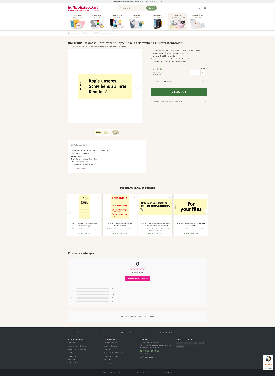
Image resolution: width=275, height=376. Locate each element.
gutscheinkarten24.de (117, 333)
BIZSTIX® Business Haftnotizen (104, 33)
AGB (125, 373)
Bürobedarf (86, 33)
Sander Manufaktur (166, 333)
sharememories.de (151, 333)
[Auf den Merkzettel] (99, 197)
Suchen (151, 8)
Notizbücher (72, 356)
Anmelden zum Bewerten (138, 278)
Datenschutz (108, 349)
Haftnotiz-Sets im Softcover (77, 346)
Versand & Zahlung (110, 346)
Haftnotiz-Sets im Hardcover (77, 349)
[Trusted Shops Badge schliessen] (272, 356)
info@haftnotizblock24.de (148, 357)
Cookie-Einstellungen (111, 356)
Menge (202, 68)
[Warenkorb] (204, 8)
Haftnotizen (72, 343)
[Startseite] (69, 33)
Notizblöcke (72, 353)
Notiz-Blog (107, 363)
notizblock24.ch (102, 333)
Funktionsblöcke (73, 363)
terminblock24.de (87, 333)
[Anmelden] (199, 8)
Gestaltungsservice (110, 343)
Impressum (108, 360)
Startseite (76, 33)
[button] (77, 22)
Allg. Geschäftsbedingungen (113, 353)
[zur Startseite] (83, 8)
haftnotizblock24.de (134, 333)
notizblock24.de (73, 333)
